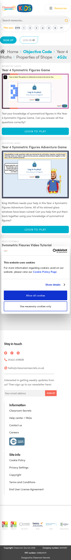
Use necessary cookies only (35, 306)
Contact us (15, 425)
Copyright (15, 475)
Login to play (35, 131)
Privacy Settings (18, 467)
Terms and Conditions (22, 482)
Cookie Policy (17, 460)
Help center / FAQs (20, 418)
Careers (14, 432)
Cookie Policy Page (45, 271)
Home (12, 51)
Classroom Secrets (20, 410)
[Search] (66, 20)
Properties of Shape (34, 57)
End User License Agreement (26, 489)
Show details (52, 284)
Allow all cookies (35, 295)
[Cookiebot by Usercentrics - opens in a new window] (52, 251)
